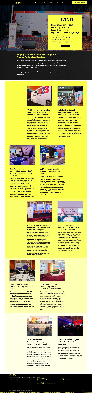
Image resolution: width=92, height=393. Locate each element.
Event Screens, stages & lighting (43, 379)
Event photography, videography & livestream (46, 383)
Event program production (42, 382)
